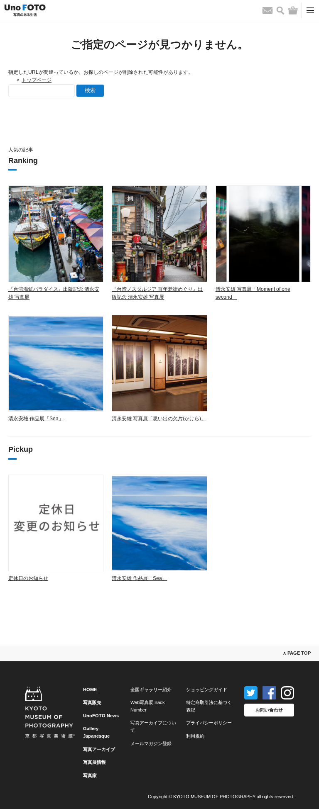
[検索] (280, 10)
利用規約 (195, 735)
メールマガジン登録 (151, 743)
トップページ (37, 80)
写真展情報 (94, 762)
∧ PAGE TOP (297, 653)
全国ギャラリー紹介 (151, 689)
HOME (90, 689)
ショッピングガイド (206, 689)
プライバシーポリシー (209, 722)
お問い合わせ (269, 709)
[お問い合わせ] (267, 10)
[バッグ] (293, 10)
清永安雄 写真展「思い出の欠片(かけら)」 (159, 419)
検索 (90, 90)
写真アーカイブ (99, 749)
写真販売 (92, 702)
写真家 (90, 775)
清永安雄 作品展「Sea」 (36, 419)
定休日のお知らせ (28, 578)
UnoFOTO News (101, 715)
